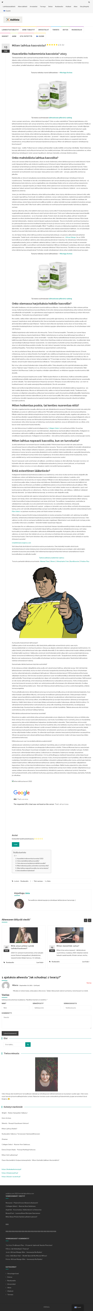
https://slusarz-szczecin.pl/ (11, 1176)
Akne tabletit (22, 6)
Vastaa (89, 983)
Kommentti (7, 1013)
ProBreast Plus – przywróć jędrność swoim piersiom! (32, 1245)
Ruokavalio (59, 6)
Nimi (4, 1003)
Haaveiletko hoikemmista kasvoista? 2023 (30, 858)
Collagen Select (54, 428)
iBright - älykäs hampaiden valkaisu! (15, 1113)
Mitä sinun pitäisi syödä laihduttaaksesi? (21, 1217)
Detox (50, 6)
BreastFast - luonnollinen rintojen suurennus (23, 1213)
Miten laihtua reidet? (9, 1129)
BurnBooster (74, 561)
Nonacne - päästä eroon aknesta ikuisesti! (22, 1203)
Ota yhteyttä (84, 6)
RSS (7, 1224)
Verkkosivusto (70, 1003)
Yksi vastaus (38, 881)
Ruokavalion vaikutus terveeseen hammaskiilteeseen (21, 1134)
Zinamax (5, 1139)
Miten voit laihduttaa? (10, 1155)
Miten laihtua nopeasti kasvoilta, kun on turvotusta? (33, 868)
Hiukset (68, 6)
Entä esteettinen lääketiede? (26, 870)
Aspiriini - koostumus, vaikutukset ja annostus (24, 1210)
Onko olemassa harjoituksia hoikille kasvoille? (31, 863)
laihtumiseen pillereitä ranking (60, 118)
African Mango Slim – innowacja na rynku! (26, 1252)
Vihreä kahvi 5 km (62, 561)
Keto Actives (6, 1118)
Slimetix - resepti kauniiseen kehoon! (15, 1123)
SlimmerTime (44, 561)
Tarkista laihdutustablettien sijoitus (51, 558)
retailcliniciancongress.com (21, 543)
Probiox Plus (84, 561)
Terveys (43, 6)
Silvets (52, 561)
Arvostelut (33, 6)
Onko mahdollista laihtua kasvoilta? (28, 861)
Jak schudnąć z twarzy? (20, 1249)
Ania (48, 881)
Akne (75, 6)
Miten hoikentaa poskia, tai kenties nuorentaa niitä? (33, 866)
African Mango (70, 237)
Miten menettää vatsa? (68, 946)
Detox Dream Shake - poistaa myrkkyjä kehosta (18, 1150)
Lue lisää (40, 962)
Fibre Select (16, 511)
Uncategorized (13, 1273)
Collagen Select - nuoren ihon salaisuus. (16, 1144)
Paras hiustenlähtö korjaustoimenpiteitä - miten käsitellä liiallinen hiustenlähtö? (30, 1160)
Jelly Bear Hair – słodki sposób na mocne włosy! (28, 1256)
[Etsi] (28, 1044)
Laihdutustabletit (9, 6)
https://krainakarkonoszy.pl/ (11, 1169)
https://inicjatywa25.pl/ (10, 1173)
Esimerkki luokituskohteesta (23, 839)
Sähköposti (38, 1003)
